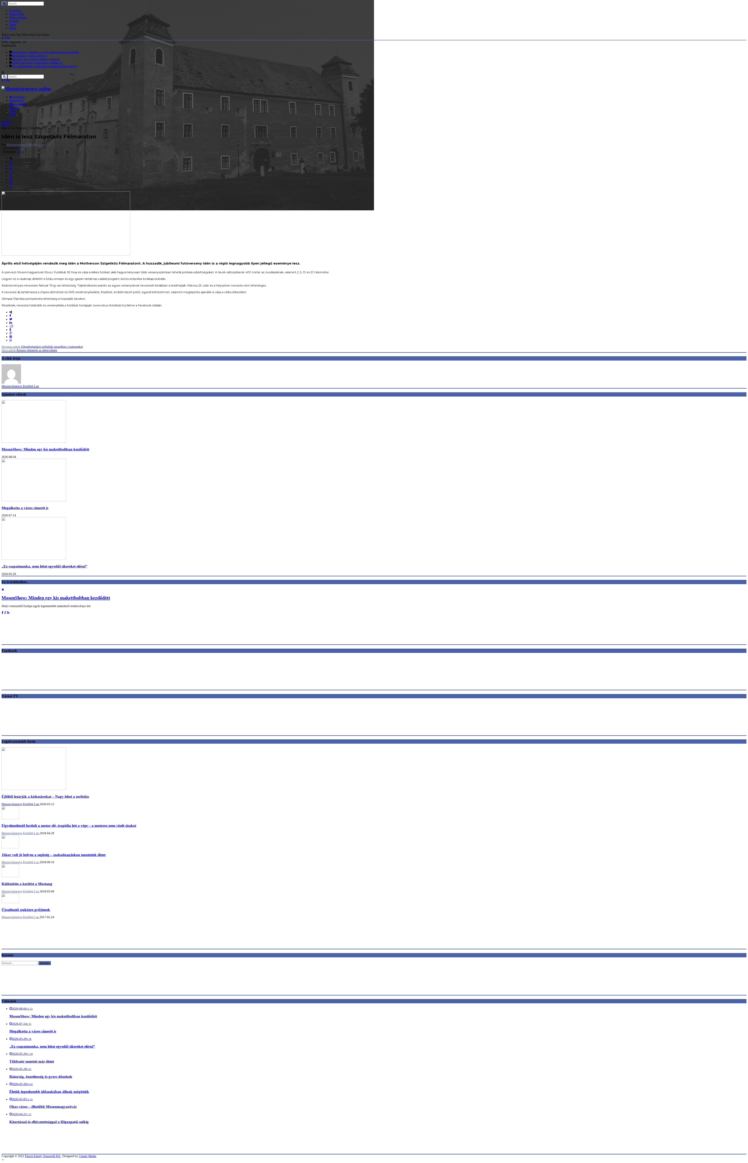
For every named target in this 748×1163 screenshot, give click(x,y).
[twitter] (10, 165)
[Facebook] (2, 38)
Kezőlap (7, 121)
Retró (12, 28)
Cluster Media (87, 1156)
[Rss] (8, 38)
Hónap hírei (16, 14)
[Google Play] (5, 38)
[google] (10, 179)
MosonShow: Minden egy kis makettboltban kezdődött (45, 52)
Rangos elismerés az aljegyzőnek (29, 350)
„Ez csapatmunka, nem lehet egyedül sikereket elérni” (44, 66)
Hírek (5, 124)
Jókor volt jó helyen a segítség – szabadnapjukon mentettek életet (54, 855)
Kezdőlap (15, 10)
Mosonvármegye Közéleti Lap (25, 144)
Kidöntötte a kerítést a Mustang (27, 884)
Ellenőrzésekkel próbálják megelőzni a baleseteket (42, 346)
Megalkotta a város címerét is (29, 55)
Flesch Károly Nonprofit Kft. (43, 1156)
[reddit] (11, 172)
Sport (12, 24)
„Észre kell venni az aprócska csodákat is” (37, 62)
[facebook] (10, 161)
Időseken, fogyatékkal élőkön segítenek (35, 59)
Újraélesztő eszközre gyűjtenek (26, 910)
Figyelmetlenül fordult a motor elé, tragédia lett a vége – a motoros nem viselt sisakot (69, 826)
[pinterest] (10, 182)
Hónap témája (17, 17)
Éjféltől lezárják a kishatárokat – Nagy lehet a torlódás (45, 796)
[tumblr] (10, 175)
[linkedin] (10, 168)
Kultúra (14, 21)
